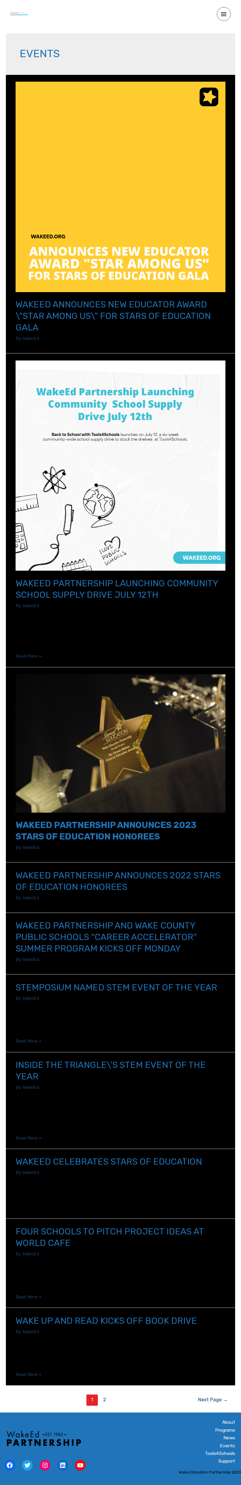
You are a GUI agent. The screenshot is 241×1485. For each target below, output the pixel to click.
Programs (225, 1430)
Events (227, 1445)
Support (226, 1461)
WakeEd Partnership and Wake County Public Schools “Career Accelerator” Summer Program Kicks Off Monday (106, 937)
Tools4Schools (220, 1453)
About (228, 1422)
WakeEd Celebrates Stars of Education (109, 1161)
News (229, 1437)
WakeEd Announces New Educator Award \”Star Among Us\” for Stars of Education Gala (113, 316)
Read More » (29, 656)
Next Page (213, 1399)
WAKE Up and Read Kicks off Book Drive (106, 1321)
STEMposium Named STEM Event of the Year (116, 987)
